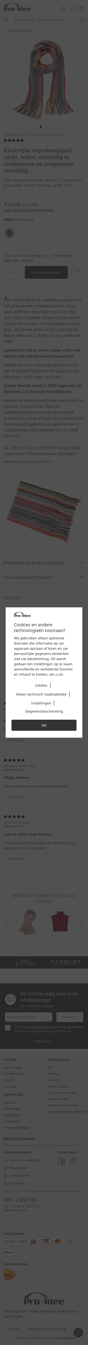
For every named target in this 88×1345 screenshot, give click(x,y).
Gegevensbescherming (44, 711)
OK (44, 725)
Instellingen (41, 703)
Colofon (41, 685)
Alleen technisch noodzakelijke (41, 694)
